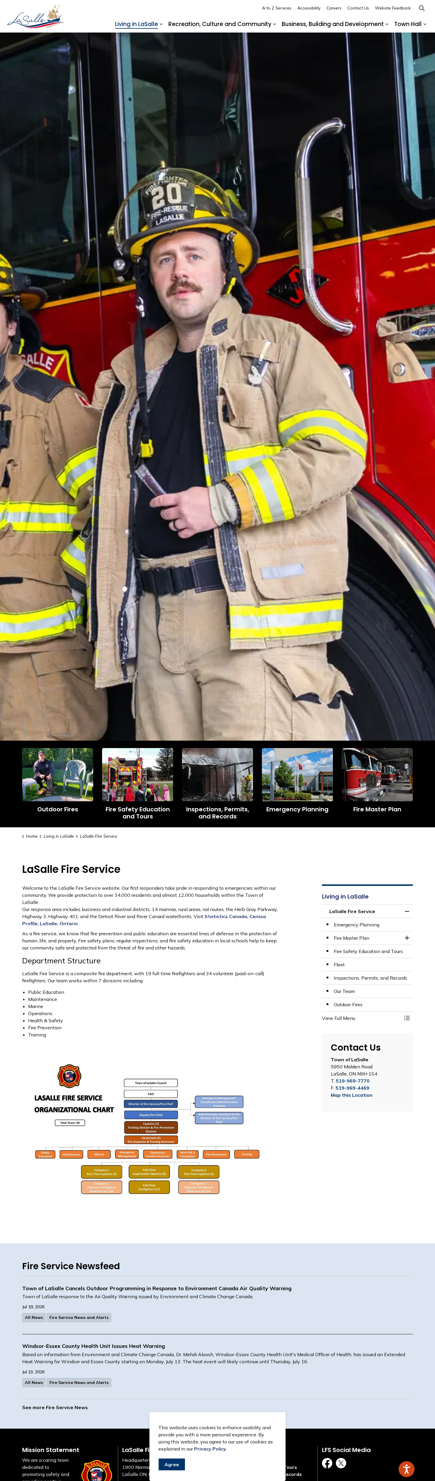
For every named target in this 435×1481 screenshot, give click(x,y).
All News (34, 1317)
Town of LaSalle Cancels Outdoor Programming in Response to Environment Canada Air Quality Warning (156, 1288)
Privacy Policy (210, 1449)
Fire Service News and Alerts (79, 1317)
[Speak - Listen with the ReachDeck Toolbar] (407, 1469)
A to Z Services (276, 8)
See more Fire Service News (55, 1407)
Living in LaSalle (136, 24)
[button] (361, 1018)
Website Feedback (393, 8)
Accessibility (308, 8)
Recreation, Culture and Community (219, 24)
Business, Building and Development (333, 24)
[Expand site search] (422, 8)
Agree (172, 1464)
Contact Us (358, 8)
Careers (333, 8)
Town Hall (408, 24)
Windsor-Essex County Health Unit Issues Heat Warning (93, 1346)
